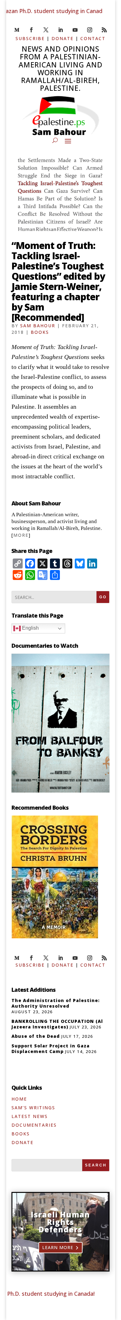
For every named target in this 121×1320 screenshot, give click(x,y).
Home (19, 1099)
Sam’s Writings (33, 1108)
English (30, 628)
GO (103, 597)
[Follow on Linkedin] (60, 30)
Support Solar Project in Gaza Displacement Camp (50, 1048)
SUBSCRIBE (30, 38)
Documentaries (34, 1125)
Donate (22, 1142)
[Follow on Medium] (17, 30)
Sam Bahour (37, 326)
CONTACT (92, 38)
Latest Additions (33, 989)
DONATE (63, 38)
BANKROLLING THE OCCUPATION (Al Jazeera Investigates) (57, 1024)
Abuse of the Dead (35, 1036)
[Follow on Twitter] (46, 30)
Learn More (57, 1247)
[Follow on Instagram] (90, 30)
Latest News (29, 1116)
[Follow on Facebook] (31, 30)
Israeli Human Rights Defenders (60, 1222)
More (21, 535)
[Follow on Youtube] (75, 30)
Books (40, 332)
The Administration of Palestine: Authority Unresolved (55, 1003)
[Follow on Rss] (104, 30)
